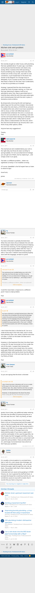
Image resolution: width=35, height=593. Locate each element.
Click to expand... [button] (17, 285)
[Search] (33, 2)
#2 (33, 145)
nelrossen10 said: (7, 269)
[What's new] (29, 2)
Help (21, 556)
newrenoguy (8, 535)
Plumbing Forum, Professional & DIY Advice (22, 497)
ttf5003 (7, 504)
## (33, 189)
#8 (33, 457)
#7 (33, 409)
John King (7, 514)
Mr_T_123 (7, 497)
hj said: (4, 311)
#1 (33, 60)
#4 (33, 266)
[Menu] (2, 2)
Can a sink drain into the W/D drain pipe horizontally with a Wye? (18, 532)
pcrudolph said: (6, 381)
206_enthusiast (9, 524)
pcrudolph (5, 50)
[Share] (31, 61)
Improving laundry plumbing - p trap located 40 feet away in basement (18, 511)
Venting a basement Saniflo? (15, 503)
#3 (33, 237)
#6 (33, 371)
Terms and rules (5, 556)
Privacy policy (15, 556)
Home (26, 556)
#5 (33, 307)
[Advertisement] (17, 22)
